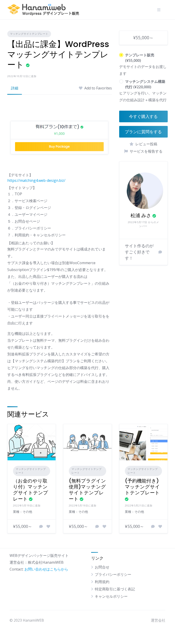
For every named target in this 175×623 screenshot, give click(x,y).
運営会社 (158, 620)
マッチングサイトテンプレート (29, 33)
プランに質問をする (143, 132)
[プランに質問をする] (41, 526)
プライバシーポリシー (113, 574)
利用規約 (102, 581)
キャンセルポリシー (111, 596)
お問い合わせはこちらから (46, 569)
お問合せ (102, 567)
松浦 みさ (141, 215)
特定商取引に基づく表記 (115, 589)
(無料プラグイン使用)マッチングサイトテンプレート (87, 489)
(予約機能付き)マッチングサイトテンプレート (142, 486)
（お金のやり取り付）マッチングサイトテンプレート (30, 489)
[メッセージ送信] (160, 252)
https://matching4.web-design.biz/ (36, 180)
